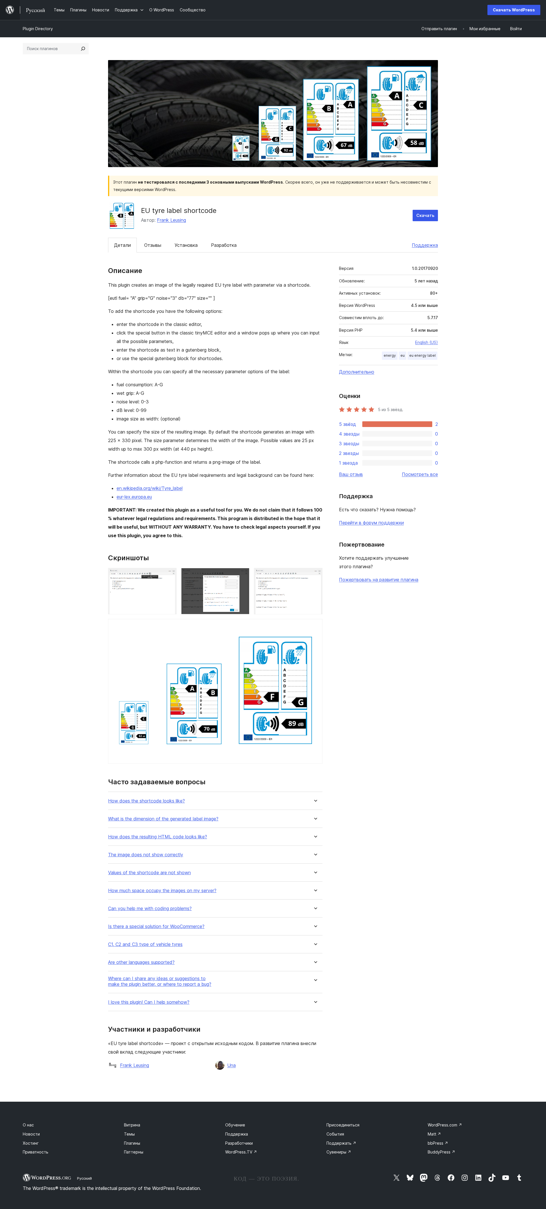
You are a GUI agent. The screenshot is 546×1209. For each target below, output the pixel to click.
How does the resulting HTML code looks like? (157, 836)
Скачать (425, 215)
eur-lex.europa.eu (134, 497)
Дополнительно (356, 372)
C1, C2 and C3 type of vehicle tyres (145, 944)
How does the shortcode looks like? (146, 801)
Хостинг (31, 1143)
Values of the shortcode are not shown (149, 872)
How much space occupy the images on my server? (162, 890)
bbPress (438, 1143)
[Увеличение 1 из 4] (169, 575)
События (335, 1134)
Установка (186, 245)
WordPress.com (445, 1124)
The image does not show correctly (145, 854)
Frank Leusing (171, 220)
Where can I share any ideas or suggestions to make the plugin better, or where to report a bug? (159, 981)
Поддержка (425, 245)
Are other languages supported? (141, 962)
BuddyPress (441, 1152)
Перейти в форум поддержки (371, 523)
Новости (31, 1134)
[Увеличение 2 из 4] (242, 575)
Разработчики (239, 1143)
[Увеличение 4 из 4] (315, 626)
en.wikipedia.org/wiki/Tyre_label (150, 488)
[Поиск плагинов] (83, 48)
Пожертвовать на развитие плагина (378, 579)
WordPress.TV (241, 1152)
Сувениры (338, 1152)
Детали (122, 245)
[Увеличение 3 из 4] (315, 575)
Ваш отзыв (351, 474)
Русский (84, 1178)
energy (390, 355)
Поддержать (341, 1143)
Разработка (224, 245)
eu (402, 355)
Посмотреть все (420, 474)
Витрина (132, 1124)
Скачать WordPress (514, 9)
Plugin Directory (38, 28)
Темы (129, 1134)
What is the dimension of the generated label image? (163, 819)
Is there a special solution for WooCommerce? (156, 926)
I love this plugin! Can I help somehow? (148, 1002)
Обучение (235, 1124)
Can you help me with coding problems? (150, 908)
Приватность (35, 1152)
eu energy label (422, 355)
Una (231, 1065)
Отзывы (152, 245)
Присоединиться (342, 1124)
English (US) (426, 342)
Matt (434, 1134)
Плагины (132, 1143)
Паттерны (133, 1152)
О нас (28, 1124)
